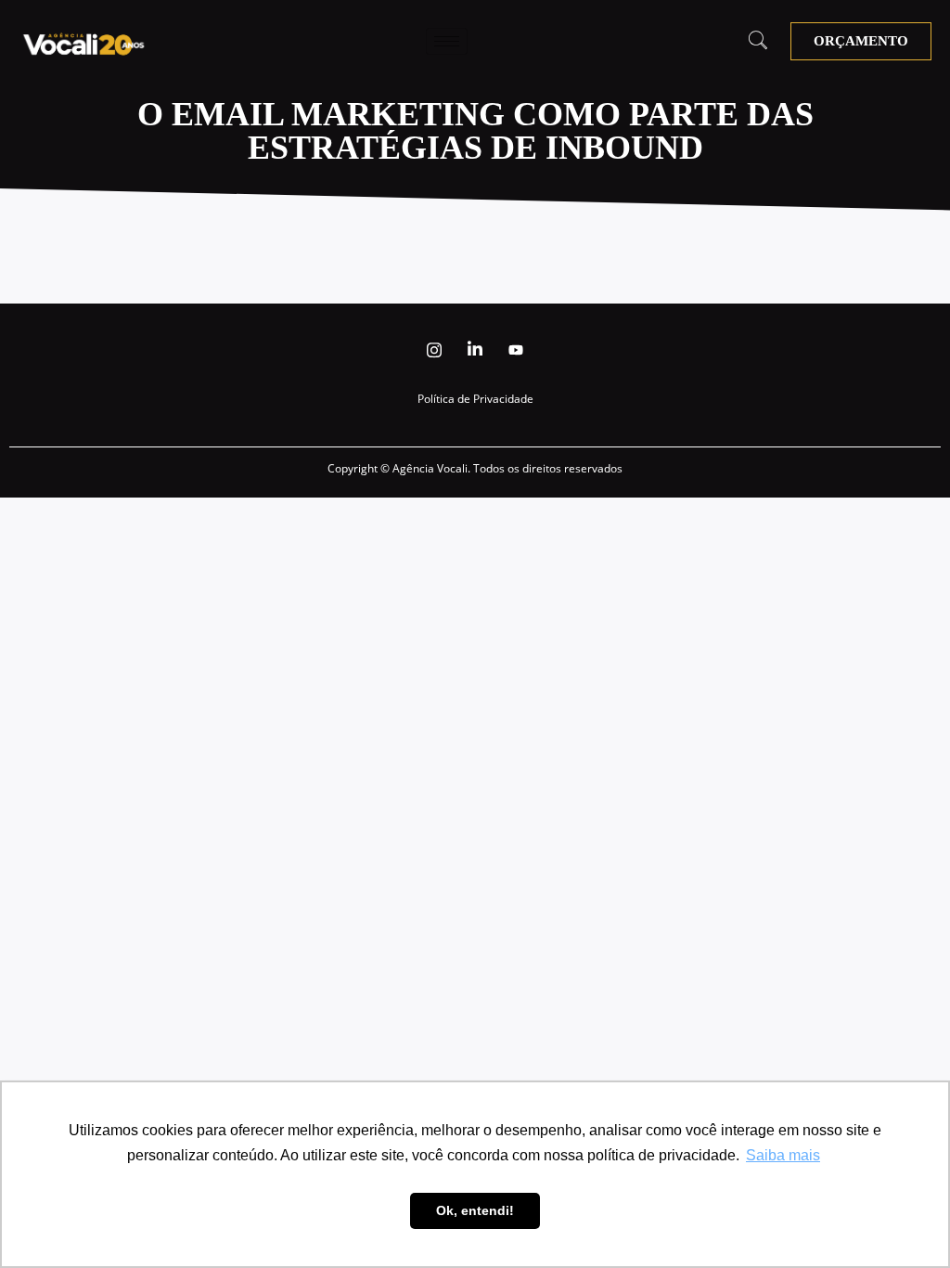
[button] (758, 41)
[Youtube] (516, 350)
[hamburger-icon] (447, 41)
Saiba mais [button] (783, 1155)
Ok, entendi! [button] (475, 1210)
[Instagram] (434, 350)
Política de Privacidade (475, 399)
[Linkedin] (475, 350)
